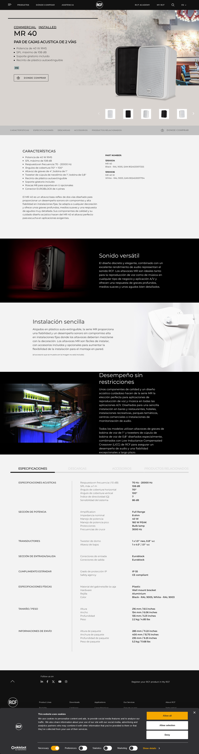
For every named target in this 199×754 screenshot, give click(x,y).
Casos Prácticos (102, 708)
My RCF (161, 5)
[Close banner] (194, 712)
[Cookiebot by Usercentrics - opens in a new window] (19, 748)
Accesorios (81, 130)
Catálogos (73, 708)
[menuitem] (45, 5)
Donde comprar (35, 78)
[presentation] (99, 113)
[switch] (83, 748)
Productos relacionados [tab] (166, 468)
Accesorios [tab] (121, 468)
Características (19, 130)
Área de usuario (130, 708)
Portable (43, 708)
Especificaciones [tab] (32, 468)
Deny (167, 735)
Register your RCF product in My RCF (151, 682)
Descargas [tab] (77, 468)
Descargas (64, 130)
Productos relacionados (107, 130)
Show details (149, 748)
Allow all (167, 715)
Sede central (171, 708)
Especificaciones (43, 130)
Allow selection (167, 725)
